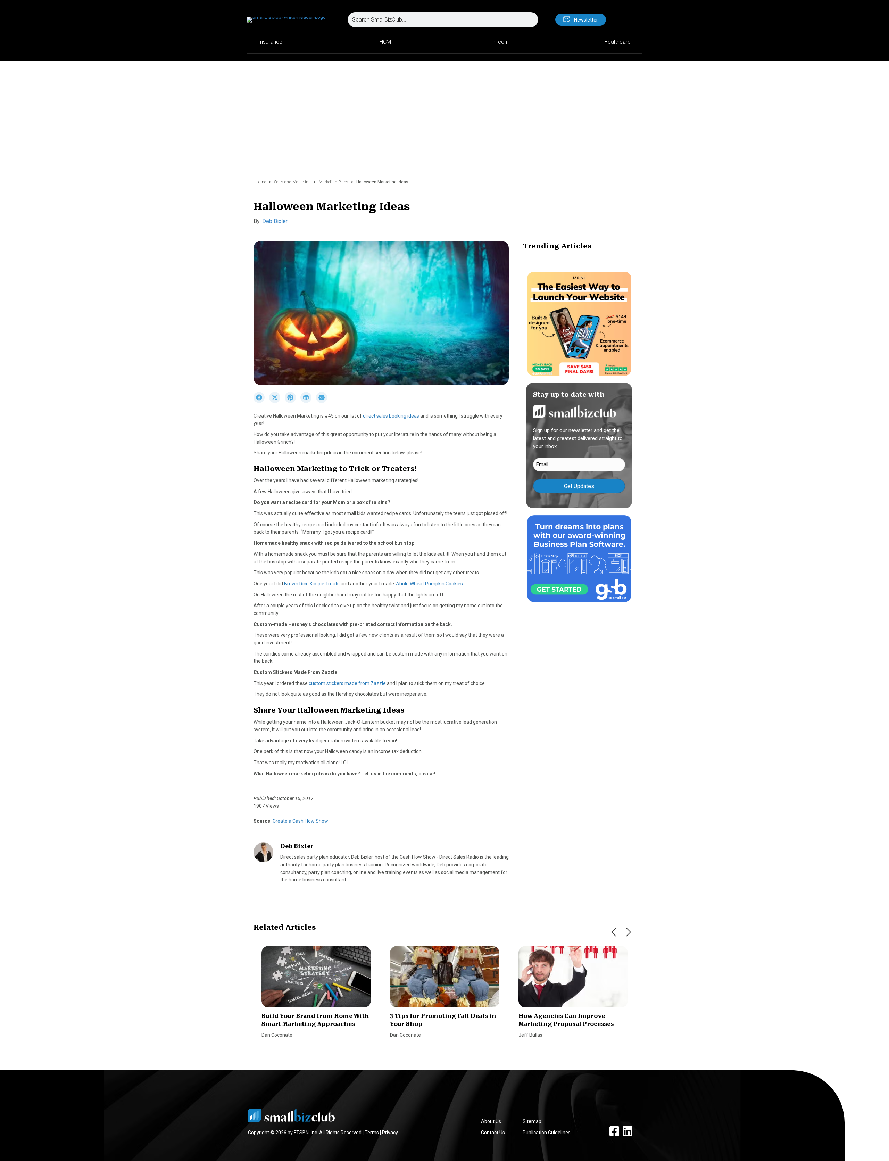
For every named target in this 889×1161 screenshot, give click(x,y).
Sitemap (532, 1121)
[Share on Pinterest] (292, 401)
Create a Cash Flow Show (300, 821)
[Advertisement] (444, 123)
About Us (491, 1121)
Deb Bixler (275, 221)
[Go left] (614, 932)
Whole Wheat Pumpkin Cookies (429, 583)
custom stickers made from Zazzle (347, 683)
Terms (372, 1132)
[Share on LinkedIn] (308, 401)
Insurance (270, 42)
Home (260, 182)
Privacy (390, 1132)
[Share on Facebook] (261, 401)
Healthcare (617, 42)
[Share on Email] (323, 401)
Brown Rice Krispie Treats (312, 583)
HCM (385, 42)
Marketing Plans (333, 182)
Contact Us (493, 1132)
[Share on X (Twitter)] (277, 401)
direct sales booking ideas (391, 416)
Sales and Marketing (292, 182)
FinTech (497, 42)
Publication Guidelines (547, 1132)
